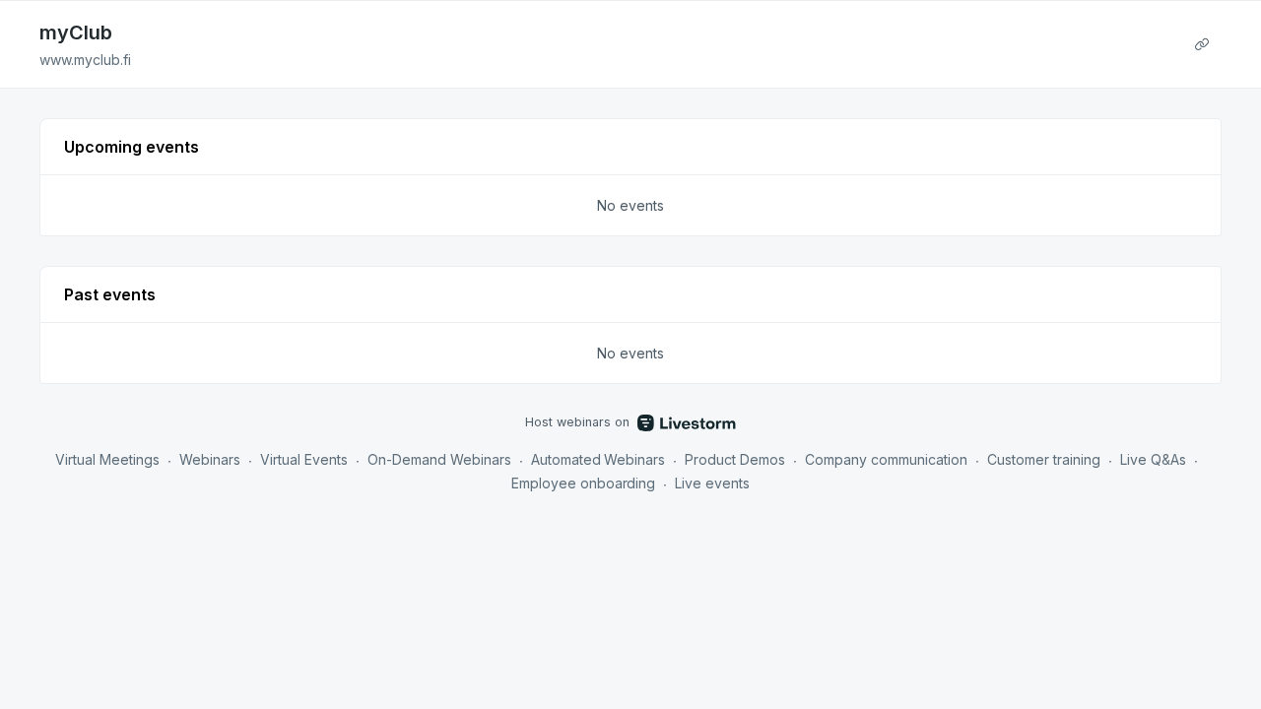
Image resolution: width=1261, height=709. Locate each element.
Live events (712, 483)
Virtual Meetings (107, 459)
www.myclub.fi (85, 59)
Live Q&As (1153, 459)
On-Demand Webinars (439, 459)
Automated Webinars (598, 459)
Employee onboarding (583, 483)
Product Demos (735, 459)
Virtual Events (304, 459)
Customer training (1043, 459)
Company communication (886, 459)
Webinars (209, 459)
